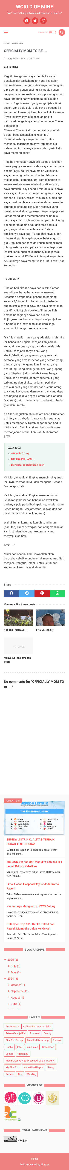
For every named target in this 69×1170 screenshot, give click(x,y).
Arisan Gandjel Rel (15, 1033)
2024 (12, 978)
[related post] (18, 617)
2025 (12, 959)
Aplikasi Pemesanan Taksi (37, 1026)
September (20, 991)
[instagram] (43, 21)
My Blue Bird (12, 1067)
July (16, 966)
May (16, 972)
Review (9, 1074)
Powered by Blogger (38, 1164)
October (18, 985)
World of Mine (34, 7)
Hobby (9, 1047)
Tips (20, 1074)
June (16, 1004)
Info (19, 1047)
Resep (51, 1067)
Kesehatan (48, 1047)
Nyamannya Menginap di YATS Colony (31, 906)
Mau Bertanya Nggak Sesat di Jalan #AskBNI (30, 1060)
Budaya (57, 1040)
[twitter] (34, 21)
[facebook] (26, 21)
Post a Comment (30, 58)
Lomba (9, 1053)
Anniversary (12, 1026)
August (17, 997)
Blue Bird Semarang (38, 1040)
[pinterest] (42, 593)
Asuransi (34, 1033)
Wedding (31, 1074)
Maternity (23, 1053)
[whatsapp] (57, 593)
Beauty (47, 1033)
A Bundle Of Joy (20, 453)
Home (34, 1158)
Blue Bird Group (14, 1040)
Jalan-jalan (32, 1047)
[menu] (6, 32)
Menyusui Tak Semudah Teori (27, 464)
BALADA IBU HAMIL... (23, 459)
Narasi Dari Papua (34, 1067)
